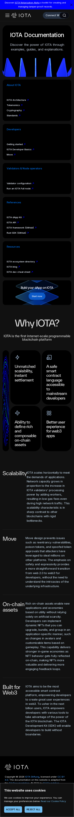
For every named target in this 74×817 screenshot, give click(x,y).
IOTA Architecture (16, 100)
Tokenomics (13, 105)
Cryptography (14, 110)
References (14, 202)
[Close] (71, 4)
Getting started (15, 144)
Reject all (33, 809)
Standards (12, 115)
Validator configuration (19, 183)
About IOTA (14, 85)
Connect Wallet (55, 15)
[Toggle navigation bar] (7, 15)
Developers (14, 129)
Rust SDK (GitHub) (16, 232)
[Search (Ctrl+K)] (64, 15)
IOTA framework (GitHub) (20, 227)
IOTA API (11, 222)
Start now (37, 296)
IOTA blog (12, 266)
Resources (13, 246)
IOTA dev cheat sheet (18, 271)
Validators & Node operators (24, 168)
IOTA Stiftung (32, 776)
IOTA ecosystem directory (21, 261)
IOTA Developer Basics (19, 149)
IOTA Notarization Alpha (27, 2)
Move (10, 154)
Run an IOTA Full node (19, 188)
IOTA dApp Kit (14, 217)
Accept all (13, 809)
